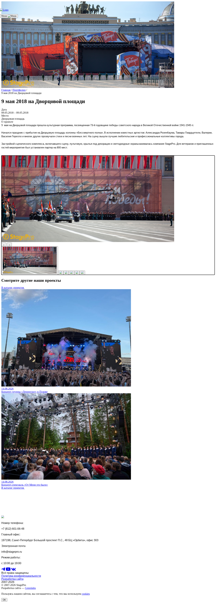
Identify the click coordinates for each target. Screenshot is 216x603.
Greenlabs (30, 588)
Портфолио (19, 90)
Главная (5, 90)
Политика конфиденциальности (21, 575)
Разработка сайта (12, 578)
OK (4, 600)
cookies (86, 593)
